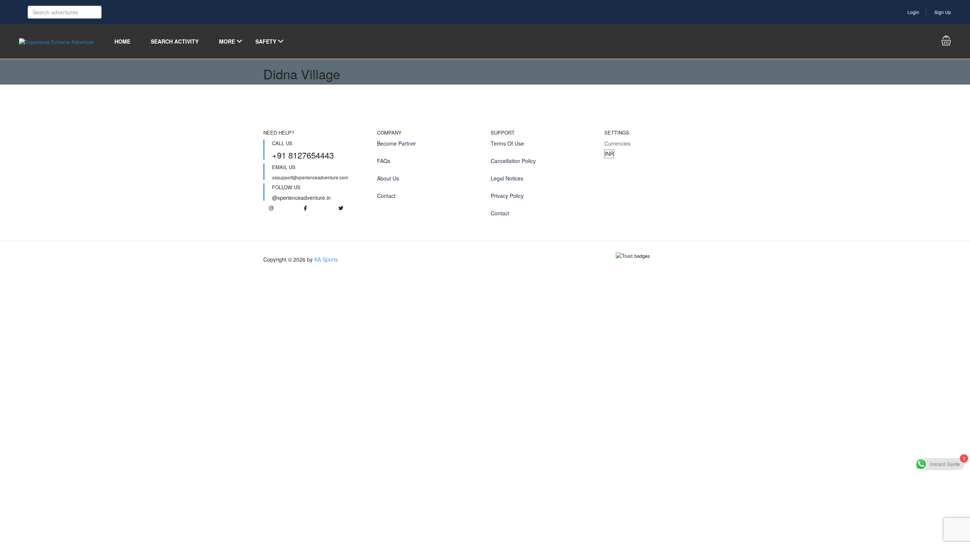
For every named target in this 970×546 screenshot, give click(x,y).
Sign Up (942, 12)
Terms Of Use (507, 143)
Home (122, 41)
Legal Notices (507, 178)
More (227, 41)
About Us (388, 178)
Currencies (617, 143)
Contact (386, 195)
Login (913, 12)
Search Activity (175, 41)
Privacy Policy (507, 195)
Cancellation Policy (513, 161)
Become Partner (396, 143)
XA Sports (326, 259)
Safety (265, 41)
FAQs (383, 161)
